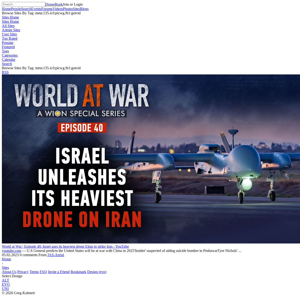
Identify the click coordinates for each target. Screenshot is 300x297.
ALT (5, 280)
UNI (5, 289)
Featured (8, 47)
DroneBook (54, 4)
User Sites (9, 34)
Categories (10, 55)
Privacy (23, 272)
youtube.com (11, 251)
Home (6, 259)
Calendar (8, 60)
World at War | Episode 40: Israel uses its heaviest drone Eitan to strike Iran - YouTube (65, 246)
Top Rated (9, 38)
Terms (34, 272)
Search (7, 64)
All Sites (8, 26)
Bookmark (78, 272)
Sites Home (10, 17)
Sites (5, 268)
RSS (5, 72)
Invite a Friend (59, 272)
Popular (7, 43)
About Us (9, 272)
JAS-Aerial (55, 255)
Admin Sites (11, 30)
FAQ (43, 272)
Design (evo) (96, 272)
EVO (6, 284)
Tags (5, 51)
